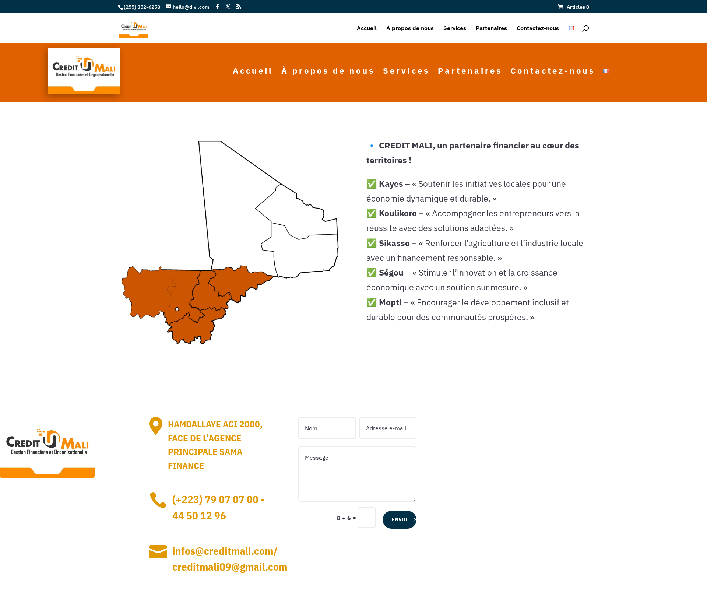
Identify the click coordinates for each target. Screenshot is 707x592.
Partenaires (491, 28)
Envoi (399, 519)
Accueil (367, 28)
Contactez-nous (538, 28)
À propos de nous (410, 28)
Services (454, 28)
